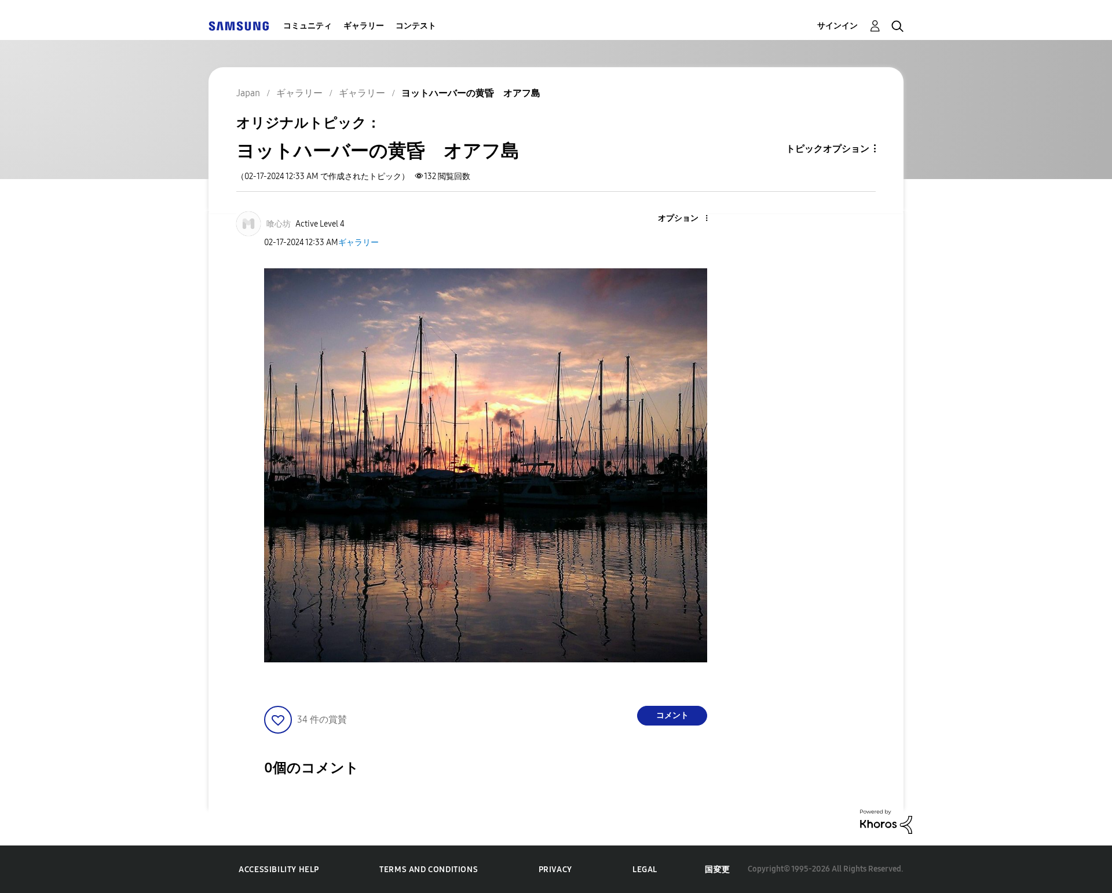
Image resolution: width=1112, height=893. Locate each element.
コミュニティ (307, 26)
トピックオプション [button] (827, 148)
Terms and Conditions (428, 869)
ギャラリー (363, 26)
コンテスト (416, 26)
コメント (672, 715)
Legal (644, 869)
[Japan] (239, 25)
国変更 (717, 869)
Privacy (555, 869)
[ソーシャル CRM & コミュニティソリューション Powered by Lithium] (886, 820)
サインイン (837, 26)
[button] (687, 218)
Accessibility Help (279, 869)
